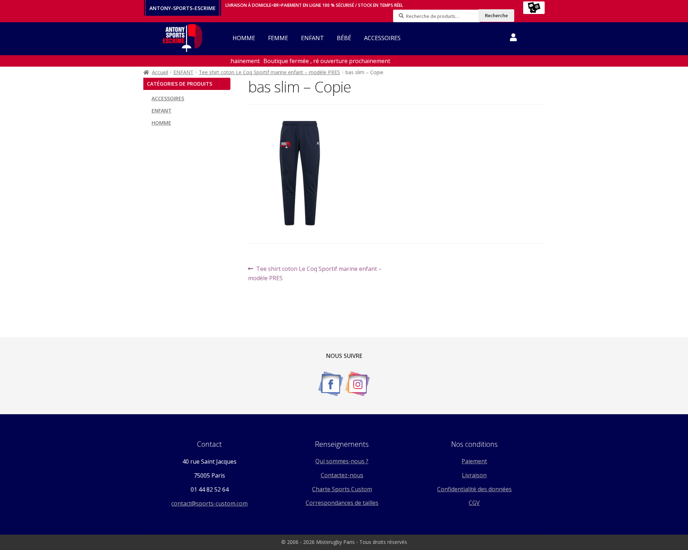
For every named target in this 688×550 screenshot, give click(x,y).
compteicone (513, 38)
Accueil (160, 72)
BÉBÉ (344, 38)
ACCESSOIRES (382, 38)
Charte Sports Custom (342, 489)
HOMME (244, 38)
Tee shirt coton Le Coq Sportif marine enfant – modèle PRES (269, 72)
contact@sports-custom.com (209, 503)
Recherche (496, 15)
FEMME (278, 38)
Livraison (474, 475)
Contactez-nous (342, 475)
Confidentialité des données (474, 489)
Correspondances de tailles (342, 503)
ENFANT (312, 38)
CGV (474, 503)
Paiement (474, 461)
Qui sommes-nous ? (341, 461)
